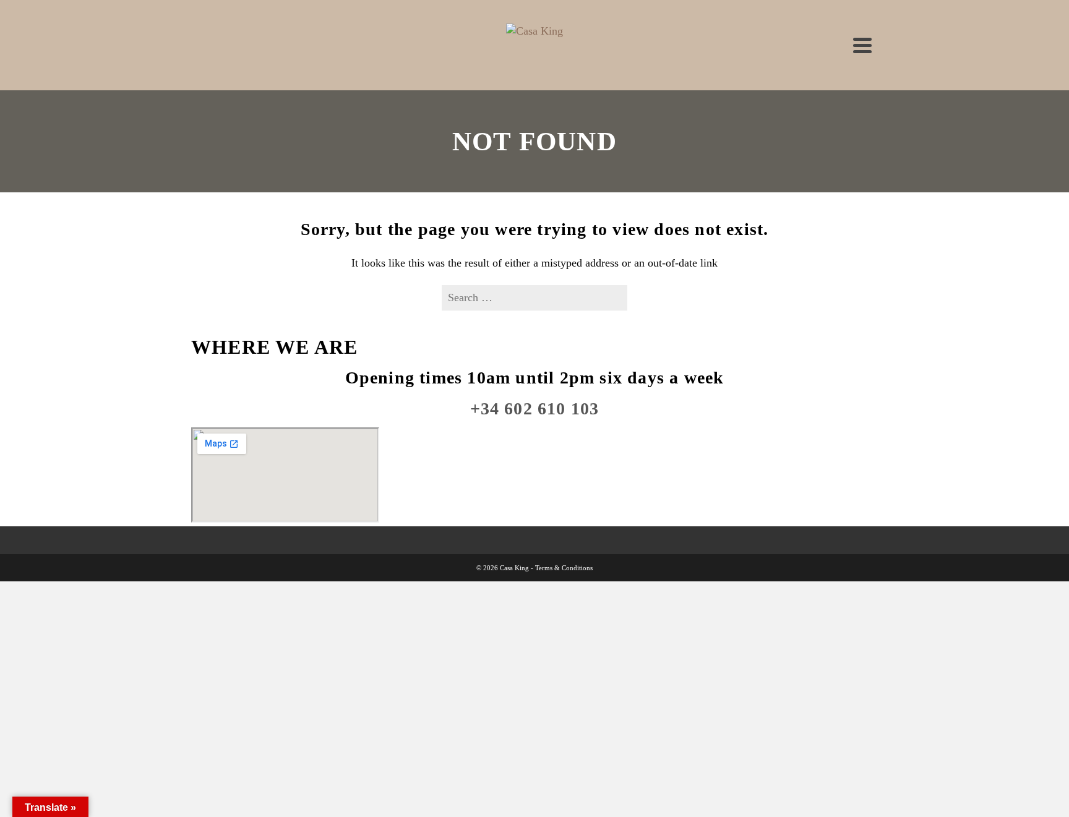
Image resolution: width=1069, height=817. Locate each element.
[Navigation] (862, 45)
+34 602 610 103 (534, 408)
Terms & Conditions (564, 567)
